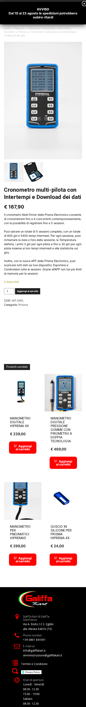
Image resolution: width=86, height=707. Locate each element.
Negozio (19, 28)
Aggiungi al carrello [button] (24, 447)
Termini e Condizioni (34, 664)
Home (7, 28)
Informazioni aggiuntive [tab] (21, 315)
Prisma (22, 32)
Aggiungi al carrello (27, 291)
